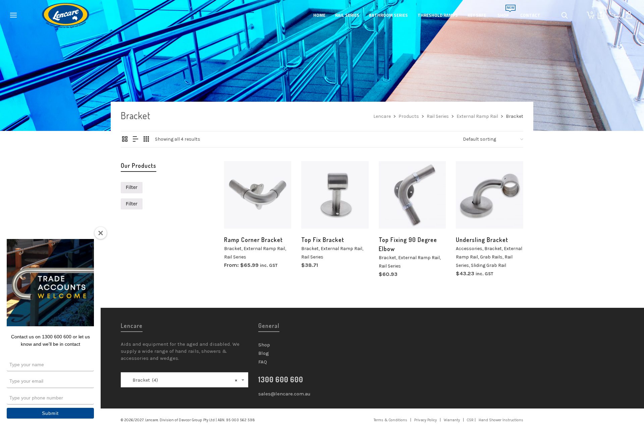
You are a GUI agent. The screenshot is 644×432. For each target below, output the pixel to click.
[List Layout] (135, 139)
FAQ (262, 362)
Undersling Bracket (482, 239)
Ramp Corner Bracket (253, 239)
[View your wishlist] (601, 15)
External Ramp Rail (264, 248)
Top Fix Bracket (322, 239)
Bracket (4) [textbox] (181, 380)
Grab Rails (491, 257)
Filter (132, 187)
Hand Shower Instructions (501, 420)
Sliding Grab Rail (488, 265)
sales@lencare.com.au (284, 394)
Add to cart (317, 217)
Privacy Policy (425, 420)
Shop (264, 345)
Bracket (232, 248)
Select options (243, 215)
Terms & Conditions (390, 420)
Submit (50, 413)
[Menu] (13, 15)
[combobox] (184, 379)
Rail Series (235, 257)
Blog (263, 353)
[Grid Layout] (146, 139)
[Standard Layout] (125, 139)
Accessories (469, 248)
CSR (470, 420)
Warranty (452, 420)
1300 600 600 (280, 379)
